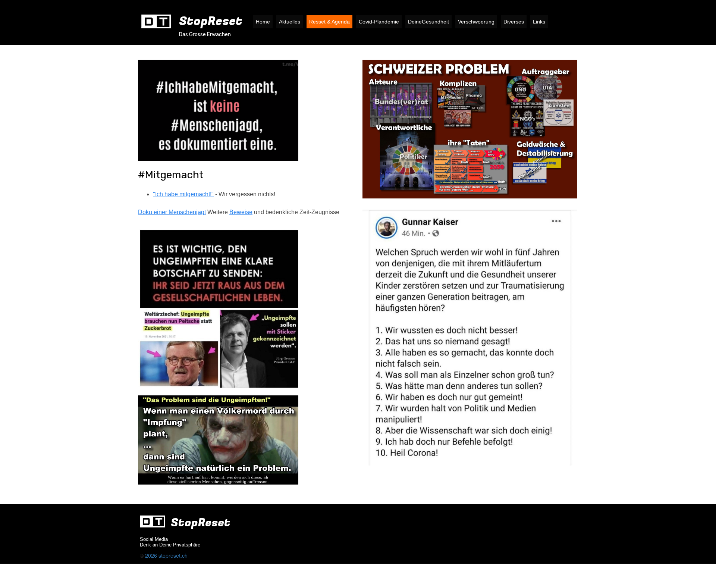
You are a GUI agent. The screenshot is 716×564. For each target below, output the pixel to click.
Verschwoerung (476, 22)
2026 (151, 555)
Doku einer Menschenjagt (172, 212)
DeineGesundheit (428, 22)
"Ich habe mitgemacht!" (183, 194)
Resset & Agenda (329, 22)
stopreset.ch (173, 555)
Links (539, 22)
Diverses (513, 22)
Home (263, 22)
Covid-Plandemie (379, 22)
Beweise (240, 212)
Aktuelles (289, 22)
